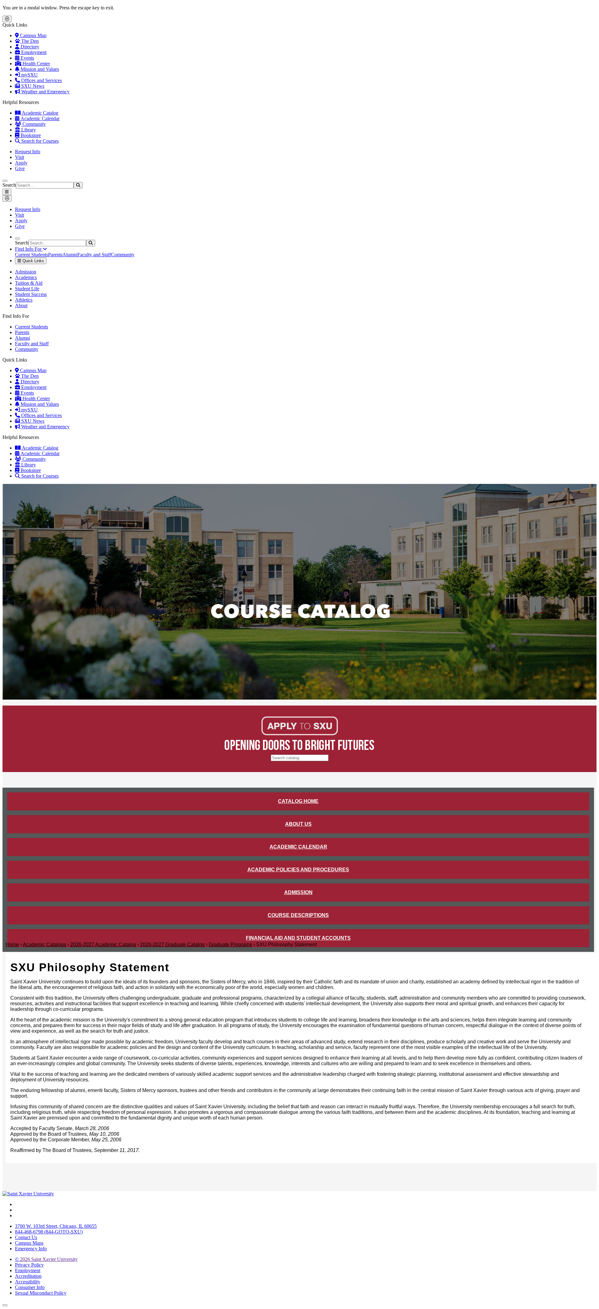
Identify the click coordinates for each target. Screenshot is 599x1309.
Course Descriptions (298, 915)
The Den (29, 41)
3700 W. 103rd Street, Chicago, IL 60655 (56, 1226)
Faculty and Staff (94, 254)
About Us (298, 824)
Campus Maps (29, 1243)
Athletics (23, 300)
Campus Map (32, 35)
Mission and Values (39, 69)
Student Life (27, 288)
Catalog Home (298, 801)
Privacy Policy (29, 1264)
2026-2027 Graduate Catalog (172, 944)
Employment (33, 52)
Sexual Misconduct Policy (40, 1293)
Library (28, 129)
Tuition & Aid (28, 283)
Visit (19, 157)
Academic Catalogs (44, 944)
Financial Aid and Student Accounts (298, 938)
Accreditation (28, 1276)
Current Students (31, 254)
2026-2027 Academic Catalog (103, 944)
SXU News (32, 86)
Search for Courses (39, 141)
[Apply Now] (299, 733)
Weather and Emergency (45, 91)
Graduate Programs (230, 944)
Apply (21, 162)
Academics (26, 277)
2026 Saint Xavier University (46, 1259)
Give (20, 168)
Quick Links (32, 260)
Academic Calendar (39, 118)
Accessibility (27, 1281)
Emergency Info (31, 1248)
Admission (25, 271)
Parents (55, 254)
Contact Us (26, 1237)
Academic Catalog (39, 113)
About (21, 305)
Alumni (69, 254)
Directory (29, 46)
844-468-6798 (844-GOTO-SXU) (49, 1231)
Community (33, 124)
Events (26, 58)
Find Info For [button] (29, 249)
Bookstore (30, 135)
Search (9, 185)
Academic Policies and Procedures (298, 869)
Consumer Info (30, 1287)
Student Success (31, 294)
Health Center (35, 63)
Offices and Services (41, 80)
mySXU (29, 74)
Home (12, 944)
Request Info (27, 151)
